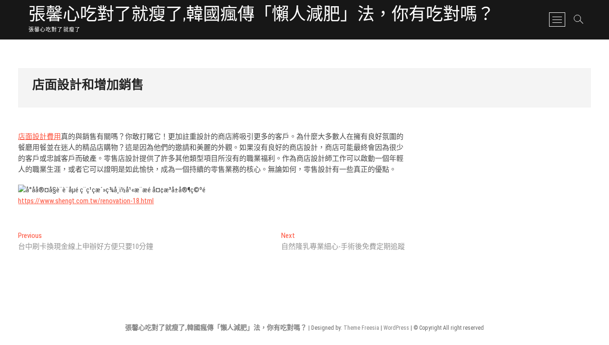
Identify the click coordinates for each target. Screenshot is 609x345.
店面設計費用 (39, 136)
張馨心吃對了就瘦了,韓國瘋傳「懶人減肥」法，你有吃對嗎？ (261, 15)
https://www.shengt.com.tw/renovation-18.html (86, 201)
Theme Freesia (361, 328)
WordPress (396, 328)
